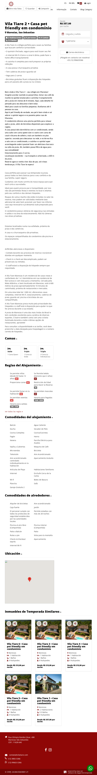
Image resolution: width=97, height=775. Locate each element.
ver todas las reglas (13, 411)
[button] (29, 338)
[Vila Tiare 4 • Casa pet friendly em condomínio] (78, 630)
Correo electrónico (76, 52)
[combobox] (78, 41)
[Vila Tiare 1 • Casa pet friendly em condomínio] (48, 684)
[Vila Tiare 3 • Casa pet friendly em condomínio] (48, 630)
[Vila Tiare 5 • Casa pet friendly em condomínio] (18, 684)
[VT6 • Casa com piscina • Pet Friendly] (18, 630)
